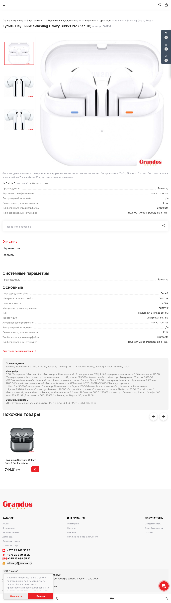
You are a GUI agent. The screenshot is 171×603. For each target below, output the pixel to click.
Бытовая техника (11, 532)
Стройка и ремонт (11, 541)
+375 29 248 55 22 (18, 550)
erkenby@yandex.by (19, 563)
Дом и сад (7, 536)
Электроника (9, 528)
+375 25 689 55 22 (18, 558)
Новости (71, 528)
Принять (40, 596)
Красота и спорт (11, 545)
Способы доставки (154, 528)
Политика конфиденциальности (82, 536)
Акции (6, 523)
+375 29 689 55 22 (17, 554)
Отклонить (16, 596)
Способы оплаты (153, 523)
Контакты (71, 532)
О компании (73, 523)
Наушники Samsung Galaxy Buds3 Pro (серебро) (20, 461)
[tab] (85, 241)
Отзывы (149, 532)
